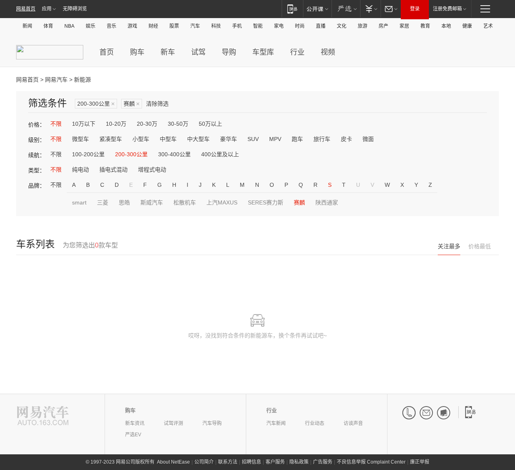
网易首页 (25, 9)
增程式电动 (152, 169)
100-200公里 (88, 154)
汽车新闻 (276, 423)
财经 (153, 26)
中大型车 (198, 139)
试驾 (198, 52)
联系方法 (227, 462)
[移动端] (292, 8)
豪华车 (228, 139)
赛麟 (132, 103)
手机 (237, 26)
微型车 (80, 139)
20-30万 (147, 124)
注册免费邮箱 (447, 9)
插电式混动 (113, 169)
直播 (320, 26)
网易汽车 (56, 79)
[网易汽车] (43, 416)
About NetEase (173, 462)
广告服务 (322, 462)
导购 (229, 52)
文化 (341, 26)
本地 (446, 26)
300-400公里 (174, 154)
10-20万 (116, 124)
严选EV (133, 434)
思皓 (124, 202)
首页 (106, 52)
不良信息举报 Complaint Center (371, 462)
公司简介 (204, 462)
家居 (404, 26)
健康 (467, 26)
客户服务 (275, 462)
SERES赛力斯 (265, 202)
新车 (168, 52)
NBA (69, 26)
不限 (56, 124)
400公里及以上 (220, 154)
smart (79, 202)
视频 (328, 52)
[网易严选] (346, 8)
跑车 (297, 139)
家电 (279, 26)
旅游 (362, 26)
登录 (415, 9)
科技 (216, 26)
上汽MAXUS (221, 202)
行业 (297, 52)
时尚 (300, 26)
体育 (48, 26)
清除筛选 (157, 103)
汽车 (195, 26)
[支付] (370, 8)
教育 (425, 26)
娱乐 (90, 26)
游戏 (132, 26)
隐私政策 (299, 462)
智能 (258, 26)
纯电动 (80, 169)
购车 (137, 52)
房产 (383, 26)
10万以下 (83, 124)
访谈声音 (353, 423)
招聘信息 (251, 462)
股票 (174, 26)
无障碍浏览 (75, 9)
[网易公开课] (317, 8)
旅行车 (321, 139)
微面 (368, 139)
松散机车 (184, 202)
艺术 (488, 26)
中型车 (168, 139)
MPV (275, 139)
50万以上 (210, 124)
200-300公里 (96, 103)
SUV (253, 139)
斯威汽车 (151, 202)
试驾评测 (173, 423)
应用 (47, 9)
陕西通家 (326, 202)
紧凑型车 (110, 139)
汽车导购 (212, 423)
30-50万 (178, 124)
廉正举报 (419, 462)
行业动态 (314, 423)
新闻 (27, 26)
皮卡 (346, 139)
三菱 (102, 202)
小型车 (140, 139)
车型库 (263, 52)
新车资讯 (134, 423)
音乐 (111, 26)
